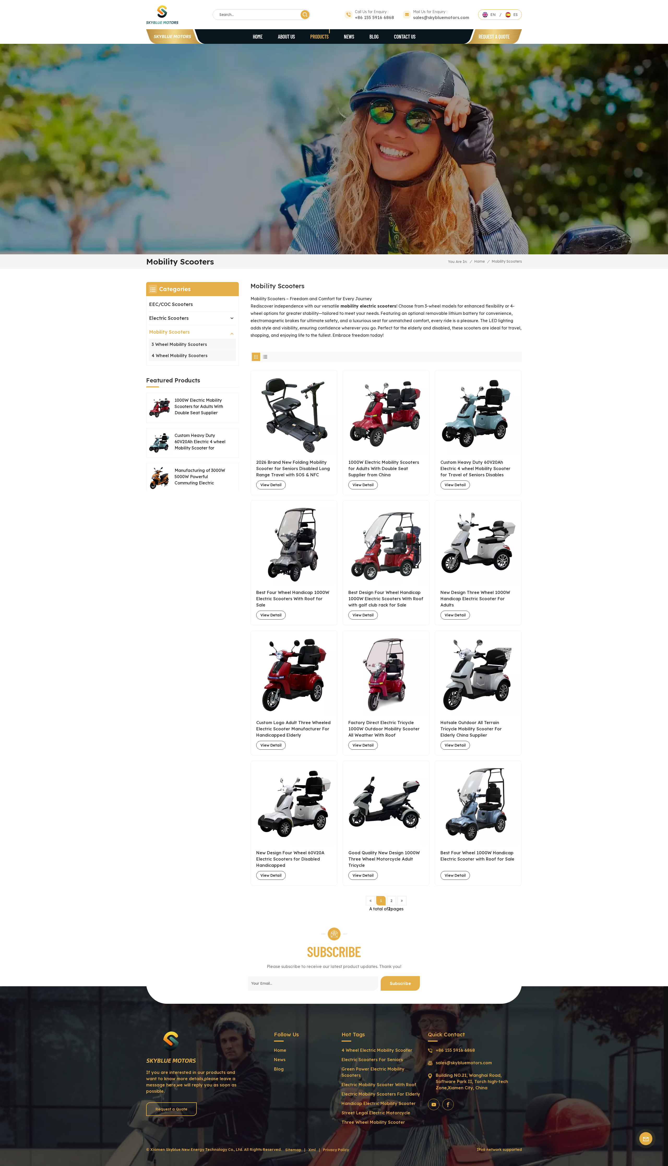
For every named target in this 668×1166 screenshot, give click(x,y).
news (279, 1059)
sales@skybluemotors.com (441, 17)
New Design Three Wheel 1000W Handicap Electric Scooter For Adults (475, 599)
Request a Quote (494, 36)
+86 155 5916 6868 (374, 17)
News (349, 36)
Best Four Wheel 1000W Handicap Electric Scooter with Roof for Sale (477, 856)
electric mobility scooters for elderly (381, 1094)
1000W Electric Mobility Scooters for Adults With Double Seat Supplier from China (383, 468)
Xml (312, 1149)
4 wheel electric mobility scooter (377, 1050)
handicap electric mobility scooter (379, 1103)
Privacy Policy (336, 1149)
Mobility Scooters (169, 332)
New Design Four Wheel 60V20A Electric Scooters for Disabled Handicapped (290, 859)
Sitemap (293, 1149)
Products (319, 36)
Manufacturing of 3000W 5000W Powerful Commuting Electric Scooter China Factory (200, 477)
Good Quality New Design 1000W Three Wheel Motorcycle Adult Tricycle (384, 859)
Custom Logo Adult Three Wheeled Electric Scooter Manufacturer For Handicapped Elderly (293, 729)
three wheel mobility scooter (373, 1122)
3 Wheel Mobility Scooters (179, 344)
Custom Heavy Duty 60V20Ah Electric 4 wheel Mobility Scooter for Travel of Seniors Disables (475, 468)
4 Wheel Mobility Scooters (179, 355)
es (515, 14)
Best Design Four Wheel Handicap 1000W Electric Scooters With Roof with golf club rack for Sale (385, 599)
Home (258, 36)
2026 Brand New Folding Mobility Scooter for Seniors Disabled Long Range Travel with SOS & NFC (293, 468)
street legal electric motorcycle (376, 1112)
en (493, 14)
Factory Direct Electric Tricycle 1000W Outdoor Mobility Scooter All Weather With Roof (384, 729)
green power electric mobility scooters (373, 1072)
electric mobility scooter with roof (379, 1084)
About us (286, 36)
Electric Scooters (169, 318)
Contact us (404, 36)
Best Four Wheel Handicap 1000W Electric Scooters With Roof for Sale (292, 599)
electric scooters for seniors (372, 1059)
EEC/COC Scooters (171, 304)
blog (374, 36)
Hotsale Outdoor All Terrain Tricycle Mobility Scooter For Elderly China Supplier (471, 729)
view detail (271, 485)
